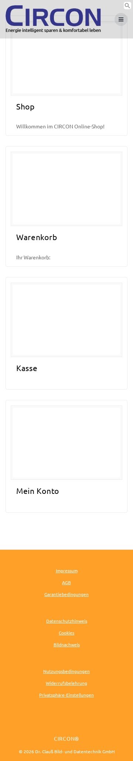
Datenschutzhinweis (66, 621)
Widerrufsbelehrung (66, 683)
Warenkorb (36, 237)
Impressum (67, 570)
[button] (127, 7)
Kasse (27, 368)
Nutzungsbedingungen (66, 671)
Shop (25, 106)
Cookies (66, 633)
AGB (66, 582)
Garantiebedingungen (66, 594)
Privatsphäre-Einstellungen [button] (66, 695)
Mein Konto (37, 490)
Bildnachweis (67, 644)
